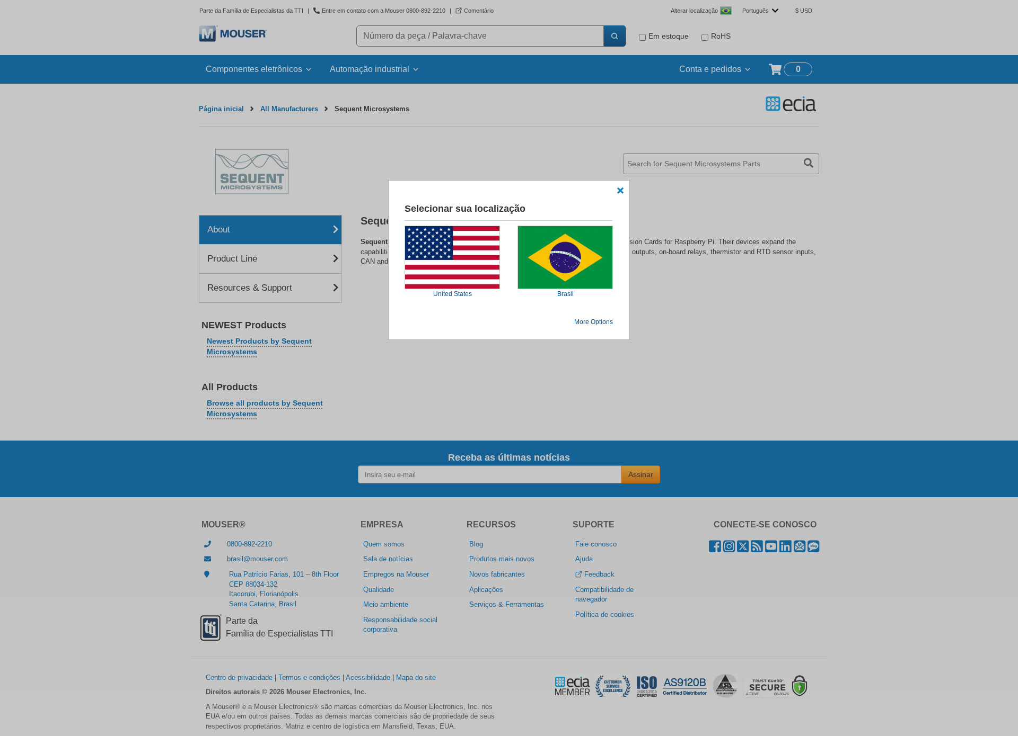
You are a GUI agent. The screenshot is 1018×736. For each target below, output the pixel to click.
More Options (593, 322)
